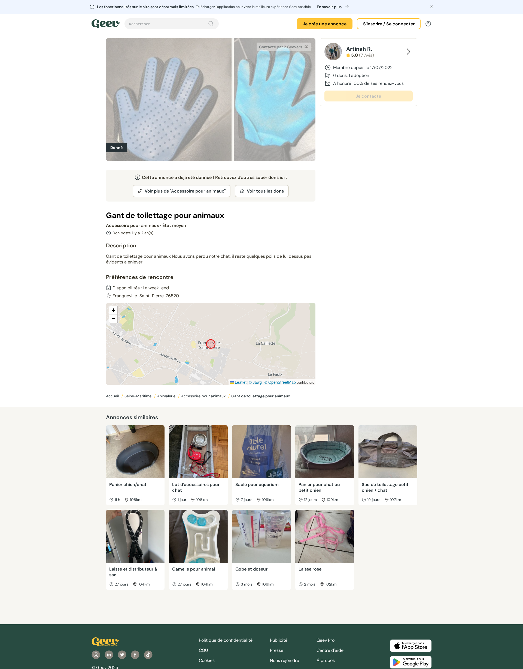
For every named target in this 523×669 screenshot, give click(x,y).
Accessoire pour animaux (204, 396)
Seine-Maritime (138, 396)
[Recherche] (211, 23)
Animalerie (167, 396)
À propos (326, 660)
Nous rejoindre (284, 660)
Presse (276, 650)
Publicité (278, 640)
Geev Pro (326, 640)
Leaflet (240, 382)
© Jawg (255, 382)
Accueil (113, 396)
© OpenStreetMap (280, 382)
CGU (203, 650)
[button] (113, 310)
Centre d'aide (330, 650)
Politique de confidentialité (226, 640)
